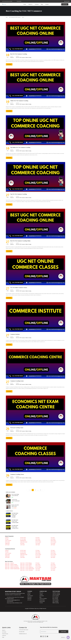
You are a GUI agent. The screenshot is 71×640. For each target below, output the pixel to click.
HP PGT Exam (23, 537)
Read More (9, 64)
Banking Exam (23, 540)
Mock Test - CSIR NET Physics (11, 564)
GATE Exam (7, 542)
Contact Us (4, 635)
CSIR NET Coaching (56, 592)
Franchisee (42, 595)
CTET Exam (38, 543)
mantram (12, 57)
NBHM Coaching (56, 602)
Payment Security (5, 633)
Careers (41, 594)
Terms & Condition (43, 598)
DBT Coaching (55, 598)
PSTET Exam (38, 540)
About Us (30, 4)
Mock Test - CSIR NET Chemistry (11, 565)
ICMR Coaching (55, 599)
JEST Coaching (55, 601)
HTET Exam (38, 539)
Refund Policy (42, 601)
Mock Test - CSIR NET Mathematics (12, 568)
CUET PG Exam (8, 540)
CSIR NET (7, 537)
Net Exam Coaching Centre (16, 427)
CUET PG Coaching (56, 594)
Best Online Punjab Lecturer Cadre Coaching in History (15, 526)
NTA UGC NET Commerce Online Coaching (23, 57)
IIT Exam (6, 539)
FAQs (3, 637)
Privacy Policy (42, 599)
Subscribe (63, 631)
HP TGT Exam (23, 539)
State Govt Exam (23, 542)
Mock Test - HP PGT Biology (26, 563)
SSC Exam (22, 543)
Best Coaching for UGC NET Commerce (14, 17)
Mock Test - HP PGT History (26, 565)
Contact (47, 4)
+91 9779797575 (10, 601)
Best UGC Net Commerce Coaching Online (20, 240)
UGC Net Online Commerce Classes (18, 287)
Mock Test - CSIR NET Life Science (12, 567)
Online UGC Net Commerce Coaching (19, 100)
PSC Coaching (55, 597)
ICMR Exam (7, 543)
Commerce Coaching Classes (17, 474)
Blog (42, 4)
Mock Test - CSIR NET (9, 563)
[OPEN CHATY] (68, 637)
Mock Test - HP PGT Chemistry (26, 570)
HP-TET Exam (38, 542)
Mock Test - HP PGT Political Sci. (26, 567)
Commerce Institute (15, 334)
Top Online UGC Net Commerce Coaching (20, 147)
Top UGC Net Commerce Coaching (18, 194)
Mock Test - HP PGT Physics (26, 564)
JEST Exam (7, 544)
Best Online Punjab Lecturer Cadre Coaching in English (15, 521)
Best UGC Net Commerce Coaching (18, 54)
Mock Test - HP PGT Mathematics (27, 568)
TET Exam (37, 537)
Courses (36, 4)
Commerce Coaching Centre (17, 381)
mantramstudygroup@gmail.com (13, 600)
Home (24, 4)
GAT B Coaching (56, 595)
